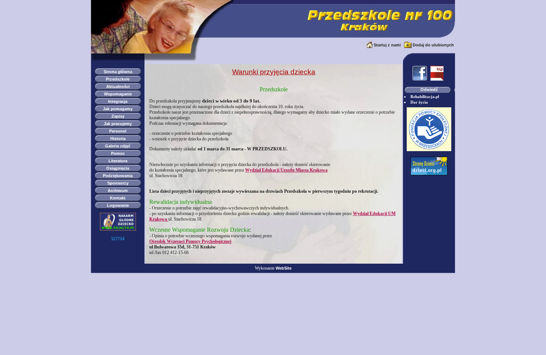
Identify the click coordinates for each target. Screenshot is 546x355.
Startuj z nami (387, 45)
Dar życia (419, 102)
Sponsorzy (118, 183)
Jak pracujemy (118, 123)
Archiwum (118, 190)
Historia (118, 138)
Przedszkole (118, 79)
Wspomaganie (118, 94)
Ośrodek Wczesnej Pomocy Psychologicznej (190, 241)
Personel (117, 131)
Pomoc (118, 153)
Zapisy (117, 116)
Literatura (117, 161)
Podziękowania (118, 175)
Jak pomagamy (118, 109)
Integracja (117, 101)
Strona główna (118, 71)
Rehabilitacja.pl (424, 96)
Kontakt (118, 198)
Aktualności (118, 86)
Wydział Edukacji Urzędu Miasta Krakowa (286, 170)
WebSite (284, 268)
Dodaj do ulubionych (433, 45)
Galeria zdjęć (117, 146)
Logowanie (118, 205)
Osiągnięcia (117, 168)
